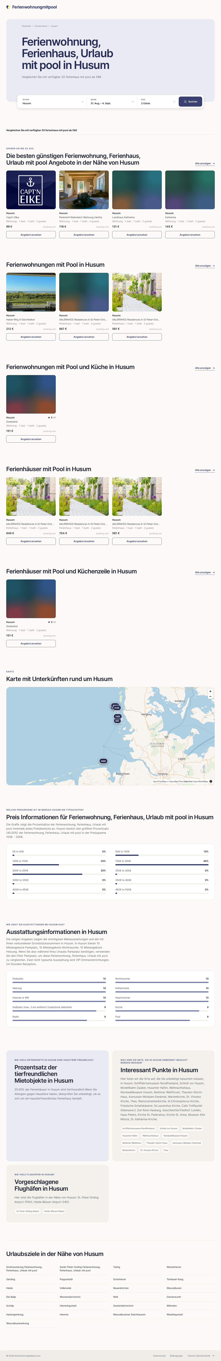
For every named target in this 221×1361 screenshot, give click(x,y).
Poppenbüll (66, 1279)
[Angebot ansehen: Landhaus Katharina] (137, 190)
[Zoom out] (210, 696)
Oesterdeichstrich (123, 1305)
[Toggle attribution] (211, 781)
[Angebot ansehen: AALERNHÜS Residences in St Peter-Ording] (84, 292)
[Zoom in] (210, 691)
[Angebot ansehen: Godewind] (31, 394)
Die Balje (11, 1296)
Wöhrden (172, 1305)
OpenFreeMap (160, 781)
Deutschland (41, 26)
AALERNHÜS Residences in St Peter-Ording (83, 319)
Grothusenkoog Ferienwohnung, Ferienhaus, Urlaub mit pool (24, 1268)
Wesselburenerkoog (17, 1323)
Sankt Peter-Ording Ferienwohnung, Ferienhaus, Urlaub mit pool (80, 1268)
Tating (116, 1266)
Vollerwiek (65, 1288)
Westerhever (174, 1266)
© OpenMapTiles (175, 781)
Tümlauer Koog (175, 1279)
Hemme (64, 1314)
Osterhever (119, 1279)
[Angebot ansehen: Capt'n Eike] (31, 190)
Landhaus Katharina (123, 217)
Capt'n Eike (12, 217)
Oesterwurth (174, 1296)
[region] (110, 736)
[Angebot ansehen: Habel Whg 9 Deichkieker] (31, 292)
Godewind (12, 421)
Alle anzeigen (205, 163)
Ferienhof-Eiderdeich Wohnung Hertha (80, 217)
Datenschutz (159, 1355)
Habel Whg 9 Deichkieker (20, 319)
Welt (115, 1296)
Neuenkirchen (121, 1288)
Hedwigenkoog (14, 1314)
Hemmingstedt (68, 1305)
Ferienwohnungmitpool (34, 7)
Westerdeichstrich (70, 1296)
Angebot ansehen (31, 234)
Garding (10, 1279)
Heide (9, 1288)
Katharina (170, 217)
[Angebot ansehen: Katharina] (190, 190)
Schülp (10, 1305)
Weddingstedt (175, 1314)
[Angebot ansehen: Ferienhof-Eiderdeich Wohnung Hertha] (84, 190)
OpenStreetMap (200, 781)
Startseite (26, 26)
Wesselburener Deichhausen (129, 1314)
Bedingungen (176, 1355)
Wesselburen (174, 1288)
